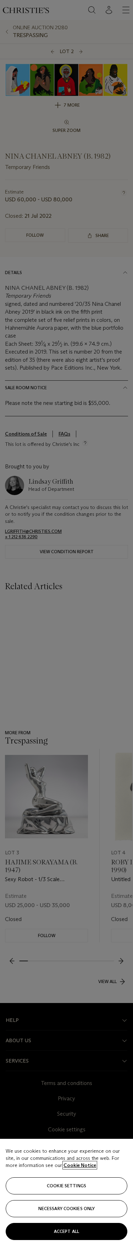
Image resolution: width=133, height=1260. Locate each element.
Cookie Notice (79, 1165)
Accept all (66, 1231)
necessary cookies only (66, 1208)
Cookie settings (66, 1185)
